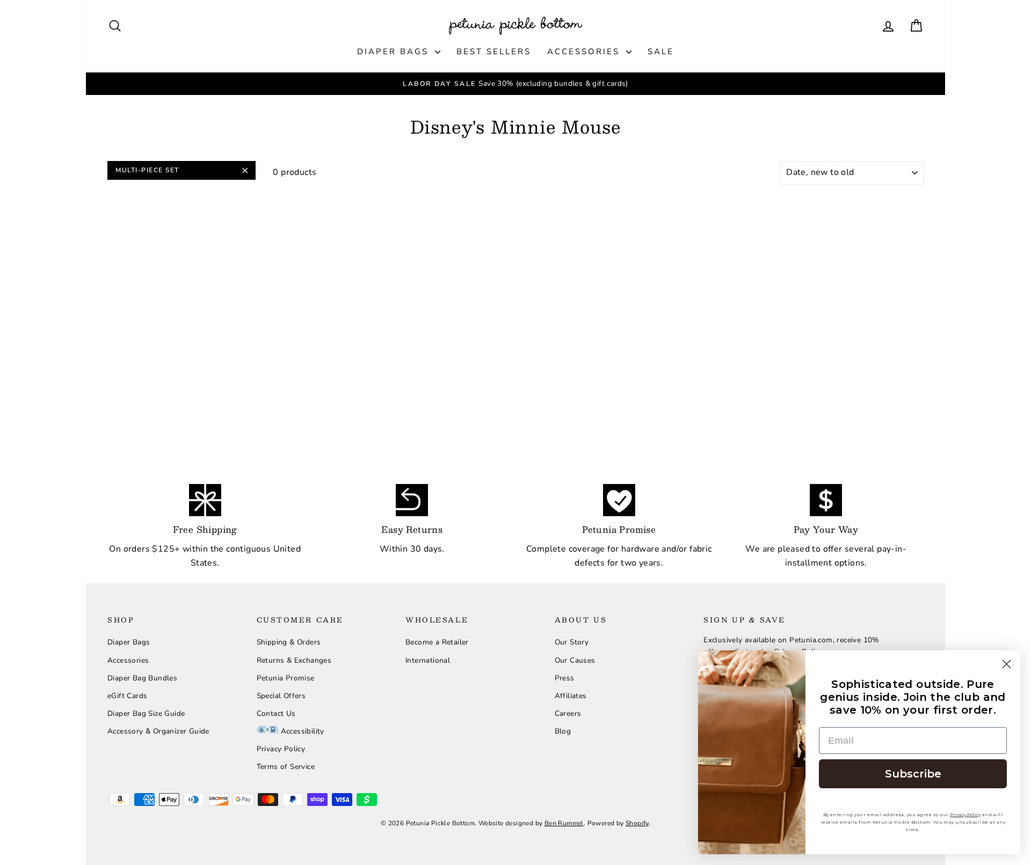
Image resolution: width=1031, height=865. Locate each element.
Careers (568, 713)
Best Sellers (493, 51)
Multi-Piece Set (147, 170)
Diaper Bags (394, 51)
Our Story (572, 642)
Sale (661, 51)
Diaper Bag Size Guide (146, 713)
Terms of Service (286, 766)
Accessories (585, 51)
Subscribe (913, 773)
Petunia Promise (286, 678)
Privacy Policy (281, 749)
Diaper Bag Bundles (142, 678)
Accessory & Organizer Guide (158, 731)
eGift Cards (127, 696)
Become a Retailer (437, 642)
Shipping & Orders (289, 642)
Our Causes (575, 660)
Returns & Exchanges (294, 660)
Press (565, 678)
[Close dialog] (1006, 664)
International (427, 660)
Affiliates (571, 696)
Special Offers (281, 696)
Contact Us (276, 713)
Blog (563, 731)
